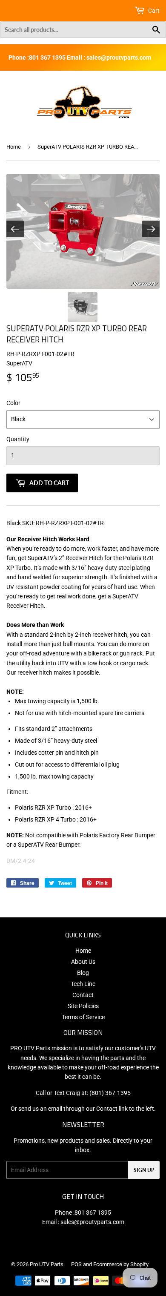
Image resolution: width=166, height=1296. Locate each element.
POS (76, 1264)
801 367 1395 (92, 1212)
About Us (83, 961)
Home (13, 147)
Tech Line (83, 983)
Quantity (17, 439)
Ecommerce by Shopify (121, 1264)
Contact (83, 994)
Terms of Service (83, 1017)
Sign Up (144, 1170)
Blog (83, 972)
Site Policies (83, 1006)
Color (13, 402)
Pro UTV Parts (46, 1264)
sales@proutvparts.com (92, 1221)
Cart (153, 10)
